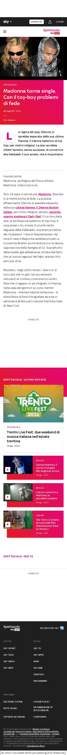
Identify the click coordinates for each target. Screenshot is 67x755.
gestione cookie (13, 701)
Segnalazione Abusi (36, 746)
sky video (9, 661)
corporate (40, 717)
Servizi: (37, 641)
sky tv (37, 648)
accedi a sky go (49, 628)
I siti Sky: (7, 641)
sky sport (9, 648)
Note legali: (9, 694)
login (60, 21)
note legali (10, 708)
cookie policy (42, 701)
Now (36, 661)
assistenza (45, 734)
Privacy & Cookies (23, 731)
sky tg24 (8, 655)
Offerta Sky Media (14, 717)
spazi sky (39, 674)
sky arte (8, 668)
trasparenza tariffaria (29, 734)
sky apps (39, 655)
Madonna (44, 194)
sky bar (38, 668)
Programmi (40, 681)
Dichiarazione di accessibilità (43, 709)
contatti (56, 734)
